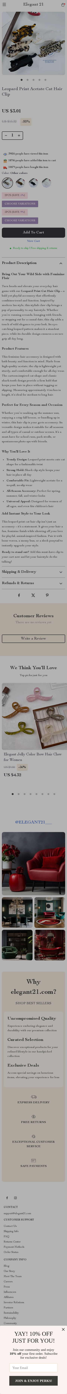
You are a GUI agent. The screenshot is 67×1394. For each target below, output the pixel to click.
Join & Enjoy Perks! (33, 1381)
